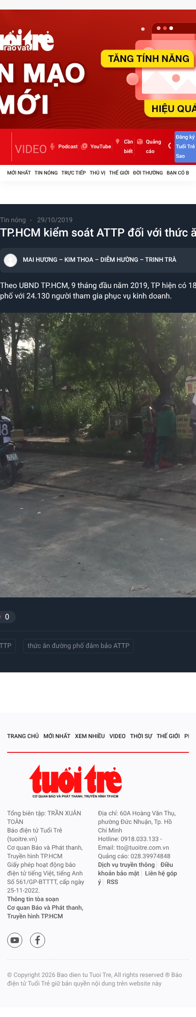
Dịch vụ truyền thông (126, 865)
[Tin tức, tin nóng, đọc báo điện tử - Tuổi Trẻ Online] (9, 147)
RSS (112, 882)
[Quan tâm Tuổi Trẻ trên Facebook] (37, 940)
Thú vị (97, 173)
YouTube (100, 147)
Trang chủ (23, 736)
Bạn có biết (181, 173)
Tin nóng (46, 173)
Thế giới (119, 173)
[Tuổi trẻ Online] (76, 781)
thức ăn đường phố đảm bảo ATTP (78, 646)
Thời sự (141, 736)
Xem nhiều (90, 736)
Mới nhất (19, 173)
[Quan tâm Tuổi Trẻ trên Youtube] (14, 940)
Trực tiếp (73, 173)
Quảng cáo (153, 146)
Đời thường (148, 173)
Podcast (68, 147)
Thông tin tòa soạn (33, 899)
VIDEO (31, 149)
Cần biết (128, 146)
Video (117, 736)
